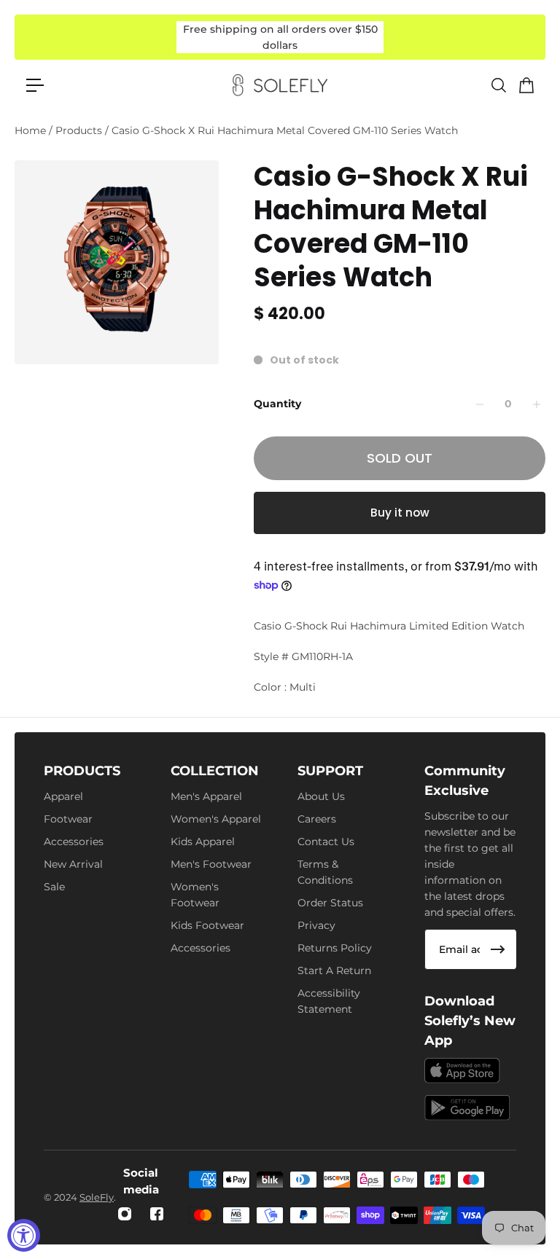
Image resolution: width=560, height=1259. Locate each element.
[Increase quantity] (536, 404)
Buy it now (399, 512)
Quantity (277, 403)
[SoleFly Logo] (280, 85)
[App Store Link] (462, 1070)
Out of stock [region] (304, 360)
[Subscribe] (498, 949)
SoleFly (96, 1197)
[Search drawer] (498, 85)
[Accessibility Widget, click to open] (23, 1235)
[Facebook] (157, 1214)
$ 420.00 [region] (289, 314)
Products (80, 130)
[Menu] (35, 85)
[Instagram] (125, 1214)
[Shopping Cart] (526, 85)
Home (32, 130)
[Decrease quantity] (480, 404)
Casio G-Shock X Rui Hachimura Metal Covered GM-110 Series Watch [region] (391, 227)
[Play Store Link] (467, 1108)
